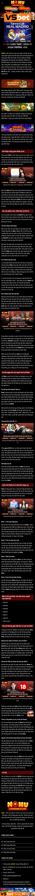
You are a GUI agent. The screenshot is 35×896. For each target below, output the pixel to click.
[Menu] (2, 3)
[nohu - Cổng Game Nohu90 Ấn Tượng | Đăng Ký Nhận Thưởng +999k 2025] (17, 3)
